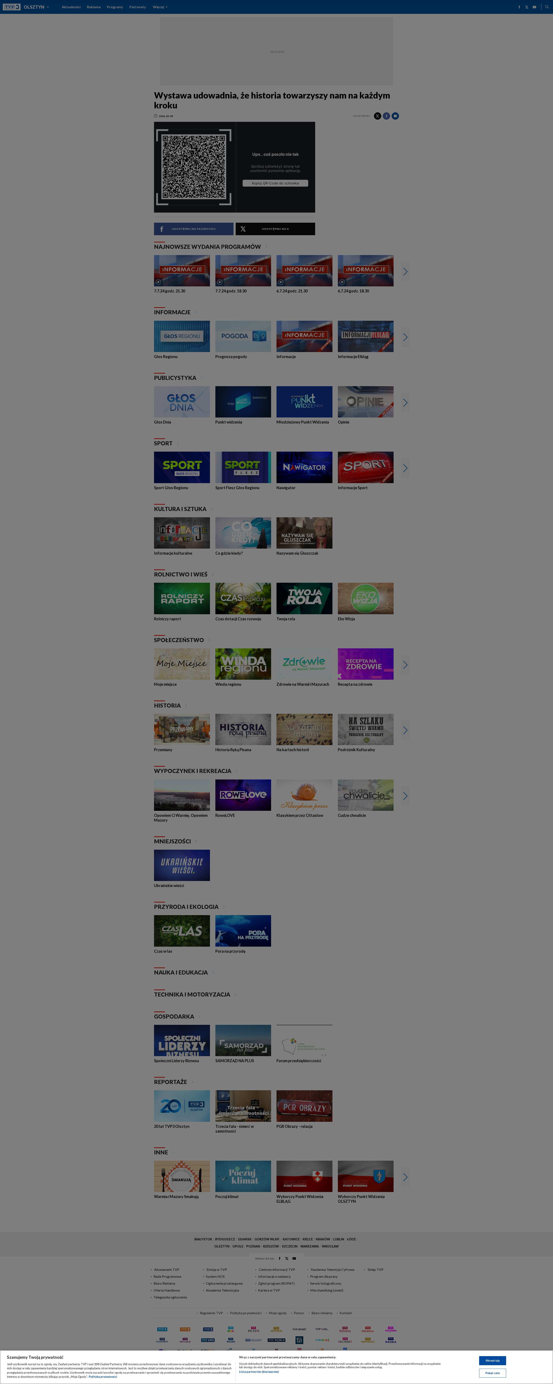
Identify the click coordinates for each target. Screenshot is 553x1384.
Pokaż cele (492, 1372)
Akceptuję (493, 1360)
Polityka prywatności (103, 1376)
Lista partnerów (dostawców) (259, 1371)
